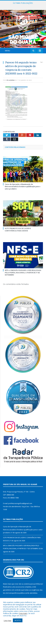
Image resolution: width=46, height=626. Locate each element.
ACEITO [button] (18, 620)
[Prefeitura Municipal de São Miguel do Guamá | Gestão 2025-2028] (23, 29)
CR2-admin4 (10, 80)
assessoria (20, 587)
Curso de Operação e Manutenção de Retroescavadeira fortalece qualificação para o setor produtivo (22, 186)
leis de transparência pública (14, 593)
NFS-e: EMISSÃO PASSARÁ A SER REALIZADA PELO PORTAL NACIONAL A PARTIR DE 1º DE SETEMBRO (23, 272)
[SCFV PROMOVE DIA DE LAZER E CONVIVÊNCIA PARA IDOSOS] (23, 213)
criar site (18, 584)
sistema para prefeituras (33, 584)
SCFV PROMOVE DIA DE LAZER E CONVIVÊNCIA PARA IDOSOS (23, 6)
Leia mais (23, 613)
